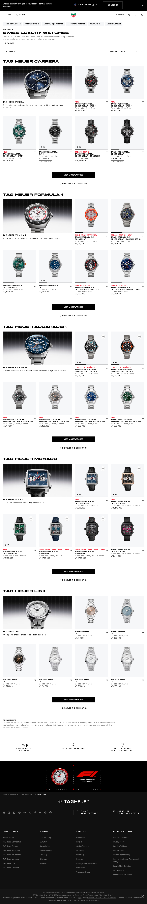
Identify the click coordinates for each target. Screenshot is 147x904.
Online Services (82, 846)
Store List (43, 863)
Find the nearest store (89, 812)
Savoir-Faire (45, 846)
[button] (135, 15)
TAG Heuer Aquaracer (12, 855)
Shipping (80, 855)
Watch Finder (8, 838)
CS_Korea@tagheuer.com (88, 900)
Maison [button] (44, 832)
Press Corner (45, 851)
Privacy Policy (118, 842)
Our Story (43, 842)
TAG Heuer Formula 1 (11, 851)
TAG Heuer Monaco (11, 859)
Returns (79, 859)
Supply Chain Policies (122, 866)
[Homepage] (73, 15)
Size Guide (80, 868)
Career (43, 855)
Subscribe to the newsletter (128, 812)
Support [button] (81, 832)
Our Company (45, 838)
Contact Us (80, 838)
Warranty (80, 851)
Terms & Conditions (121, 838)
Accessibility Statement (122, 875)
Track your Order (83, 872)
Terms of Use (118, 851)
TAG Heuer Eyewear (11, 868)
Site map (43, 859)
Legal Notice (118, 870)
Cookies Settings (120, 846)
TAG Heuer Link (9, 863)
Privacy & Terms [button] (122, 832)
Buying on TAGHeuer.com (86, 863)
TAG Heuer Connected (12, 842)
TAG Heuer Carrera (10, 846)
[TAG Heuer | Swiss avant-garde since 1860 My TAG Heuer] (73, 801)
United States (84, 4)
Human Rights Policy (121, 855)
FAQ (78, 842)
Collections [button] (10, 832)
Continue (115, 5)
